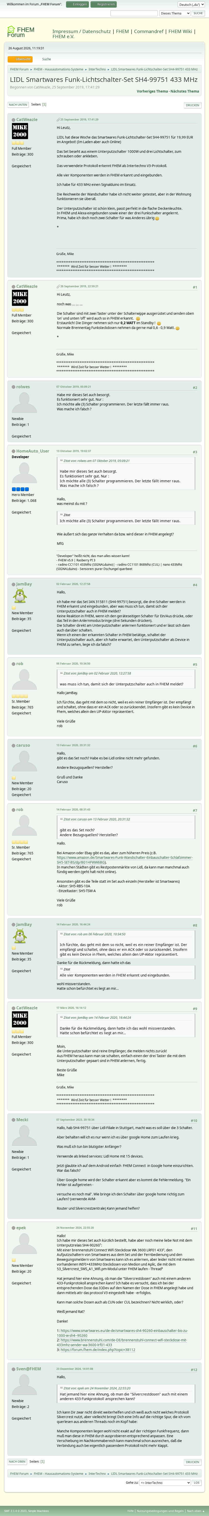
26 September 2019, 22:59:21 (79, 286)
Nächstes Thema (185, 91)
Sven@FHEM (28, 1369)
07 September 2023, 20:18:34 (75, 1119)
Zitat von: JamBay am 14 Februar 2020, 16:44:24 (97, 1017)
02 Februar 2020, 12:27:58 (73, 584)
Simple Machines (38, 1510)
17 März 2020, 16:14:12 (71, 1008)
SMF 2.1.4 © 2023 (15, 1510)
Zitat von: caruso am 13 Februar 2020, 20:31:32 (97, 819)
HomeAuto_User (32, 451)
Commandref (148, 31)
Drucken (192, 105)
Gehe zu (132, 1482)
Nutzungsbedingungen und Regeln (160, 1511)
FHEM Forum (20, 32)
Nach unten (18, 105)
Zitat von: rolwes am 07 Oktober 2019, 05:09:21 (97, 461)
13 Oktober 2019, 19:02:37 (73, 451)
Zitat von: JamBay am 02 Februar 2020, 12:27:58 (97, 673)
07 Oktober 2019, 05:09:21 (73, 386)
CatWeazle (26, 119)
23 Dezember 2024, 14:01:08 (74, 1369)
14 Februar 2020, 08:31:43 (73, 809)
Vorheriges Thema (152, 91)
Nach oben (17, 1461)
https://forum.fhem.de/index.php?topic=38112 (98, 1349)
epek (21, 1227)
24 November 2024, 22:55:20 (75, 1227)
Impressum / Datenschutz (82, 31)
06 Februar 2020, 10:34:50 (73, 663)
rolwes (23, 386)
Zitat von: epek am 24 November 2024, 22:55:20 (97, 1388)
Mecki (22, 1119)
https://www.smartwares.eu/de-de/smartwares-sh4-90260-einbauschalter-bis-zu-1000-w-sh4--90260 (122, 1333)
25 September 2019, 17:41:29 (79, 119)
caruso (23, 745)
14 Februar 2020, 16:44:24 (73, 924)
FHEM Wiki (180, 31)
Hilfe (130, 1511)
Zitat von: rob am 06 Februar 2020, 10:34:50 (94, 934)
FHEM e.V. (63, 36)
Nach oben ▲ (196, 1511)
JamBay (24, 584)
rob (19, 663)
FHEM (122, 31)
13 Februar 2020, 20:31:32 (73, 745)
